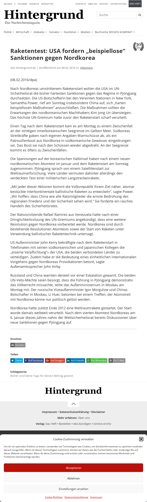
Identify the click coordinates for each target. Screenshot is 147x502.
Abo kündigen (82, 424)
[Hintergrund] (44, 15)
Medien (86, 32)
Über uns (92, 3)
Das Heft (135, 3)
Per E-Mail (118, 360)
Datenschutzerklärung (76, 497)
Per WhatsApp (98, 360)
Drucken (19, 345)
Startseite (80, 3)
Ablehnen (73, 478)
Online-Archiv (102, 424)
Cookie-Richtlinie (54, 497)
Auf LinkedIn (77, 360)
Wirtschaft (22, 32)
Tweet (18, 360)
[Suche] (139, 14)
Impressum (96, 497)
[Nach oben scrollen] (73, 404)
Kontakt (103, 3)
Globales (39, 32)
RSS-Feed (8, 3)
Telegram (22, 3)
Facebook (34, 3)
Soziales (54, 32)
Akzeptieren (73, 468)
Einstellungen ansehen (73, 489)
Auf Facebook (35, 360)
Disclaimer (98, 412)
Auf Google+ (57, 360)
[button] (141, 439)
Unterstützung (118, 3)
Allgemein (86, 68)
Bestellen (65, 424)
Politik (7, 32)
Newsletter (47, 3)
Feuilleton (70, 32)
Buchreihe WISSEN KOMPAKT (113, 32)
